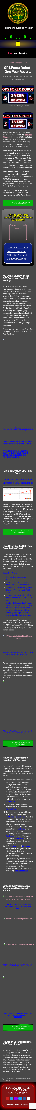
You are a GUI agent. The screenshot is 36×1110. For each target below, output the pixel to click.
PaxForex (20, 817)
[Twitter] (18, 37)
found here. (11, 801)
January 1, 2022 (28, 76)
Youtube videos (21, 871)
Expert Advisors (15, 63)
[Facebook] (23, 37)
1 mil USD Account (17, 258)
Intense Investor (12, 76)
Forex (25, 63)
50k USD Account (16, 251)
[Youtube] (4, 37)
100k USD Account (17, 255)
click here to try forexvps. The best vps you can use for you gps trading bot (18, 965)
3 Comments (19, 80)
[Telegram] (9, 37)
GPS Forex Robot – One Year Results (18, 70)
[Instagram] (32, 37)
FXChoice (10, 817)
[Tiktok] (27, 37)
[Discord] (13, 37)
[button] (18, 44)
